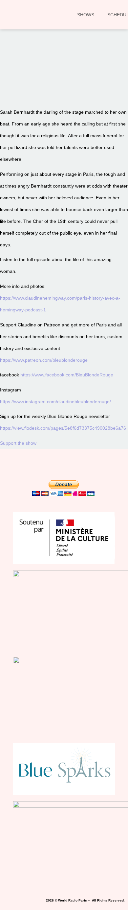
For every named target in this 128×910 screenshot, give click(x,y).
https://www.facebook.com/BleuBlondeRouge (66, 374)
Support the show (18, 443)
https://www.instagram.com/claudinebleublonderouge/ (55, 401)
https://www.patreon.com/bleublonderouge (44, 360)
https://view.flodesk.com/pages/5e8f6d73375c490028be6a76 (63, 428)
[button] (14, 82)
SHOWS (85, 14)
